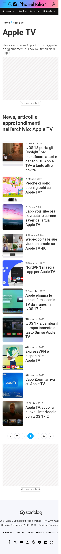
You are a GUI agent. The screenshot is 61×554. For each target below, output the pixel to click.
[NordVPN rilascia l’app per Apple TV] (13, 273)
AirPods (48, 11)
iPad (21, 11)
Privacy (40, 532)
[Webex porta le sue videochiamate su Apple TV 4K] (13, 245)
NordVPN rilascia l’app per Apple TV (40, 269)
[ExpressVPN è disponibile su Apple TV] (13, 357)
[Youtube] (21, 542)
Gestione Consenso (49, 525)
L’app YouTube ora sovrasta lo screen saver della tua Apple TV (40, 218)
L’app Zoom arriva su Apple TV (40, 381)
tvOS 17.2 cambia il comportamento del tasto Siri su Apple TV (41, 330)
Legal (31, 532)
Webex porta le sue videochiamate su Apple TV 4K (41, 243)
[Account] (53, 4)
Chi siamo (8, 532)
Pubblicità (52, 532)
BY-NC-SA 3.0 (29, 525)
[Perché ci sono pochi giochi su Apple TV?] (13, 189)
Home (6, 22)
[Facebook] (9, 542)
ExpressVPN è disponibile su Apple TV (37, 356)
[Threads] (33, 542)
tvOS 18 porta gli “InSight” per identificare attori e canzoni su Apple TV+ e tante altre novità (41, 159)
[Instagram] (27, 542)
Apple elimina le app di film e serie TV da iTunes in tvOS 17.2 (40, 302)
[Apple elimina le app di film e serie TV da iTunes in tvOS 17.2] (13, 301)
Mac (33, 11)
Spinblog (19, 520)
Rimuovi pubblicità (30, 103)
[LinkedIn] (46, 542)
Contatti (21, 532)
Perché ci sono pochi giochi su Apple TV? (38, 187)
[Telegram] (39, 542)
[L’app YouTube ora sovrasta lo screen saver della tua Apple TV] (13, 217)
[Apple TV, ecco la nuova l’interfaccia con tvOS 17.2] (13, 413)
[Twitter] (15, 542)
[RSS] (52, 542)
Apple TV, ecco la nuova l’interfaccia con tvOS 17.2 (40, 412)
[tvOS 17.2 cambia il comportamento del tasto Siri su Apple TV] (13, 329)
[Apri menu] (46, 4)
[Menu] (4, 4)
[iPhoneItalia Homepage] (28, 4)
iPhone (7, 11)
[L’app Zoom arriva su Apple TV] (13, 385)
